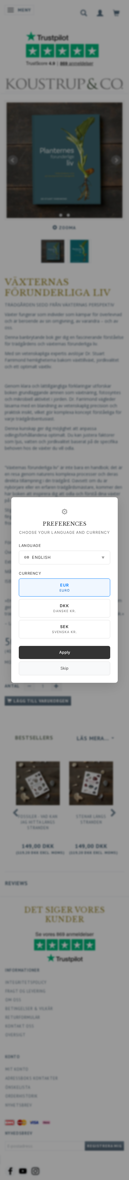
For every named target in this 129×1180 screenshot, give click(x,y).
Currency (30, 573)
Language (30, 545)
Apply (64, 652)
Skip (64, 668)
